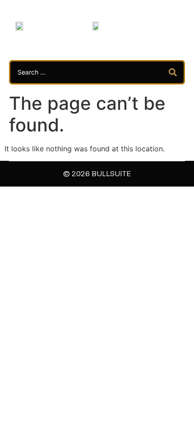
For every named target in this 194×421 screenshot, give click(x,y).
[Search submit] (173, 72)
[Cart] (163, 25)
